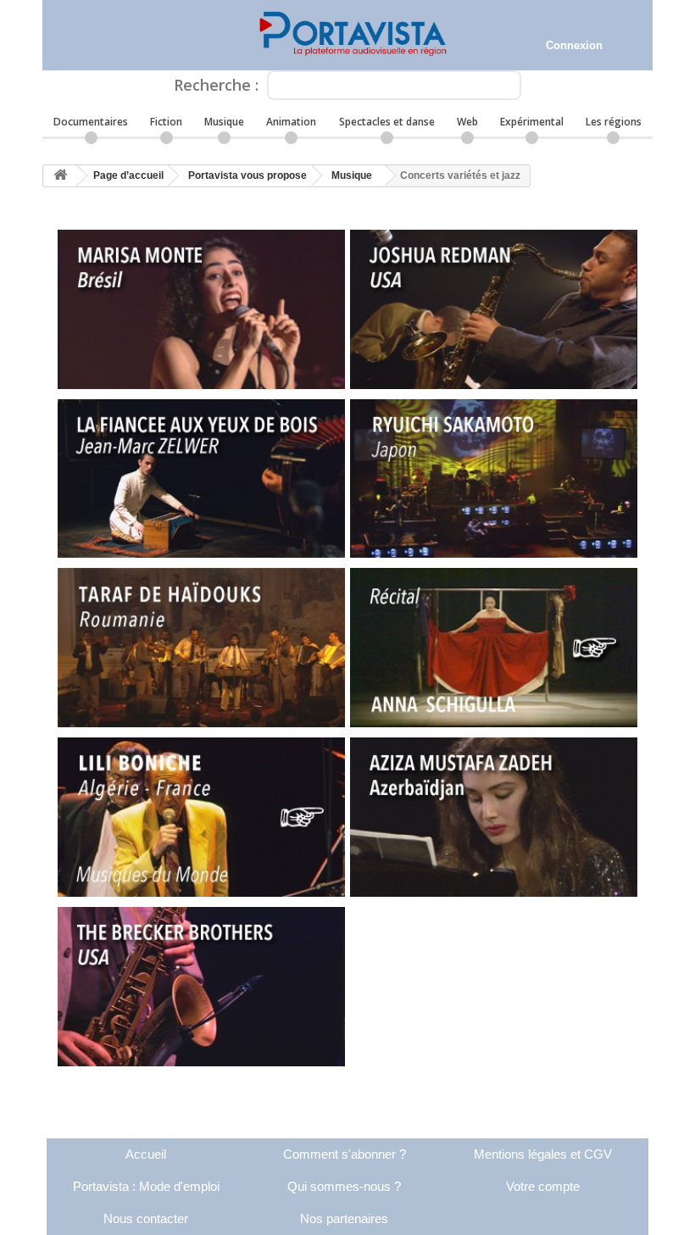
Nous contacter (145, 1218)
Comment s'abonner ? (344, 1154)
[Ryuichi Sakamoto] (493, 479)
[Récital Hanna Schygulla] (493, 647)
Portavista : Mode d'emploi (146, 1186)
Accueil (145, 1154)
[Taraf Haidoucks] (201, 647)
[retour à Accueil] (60, 175)
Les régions (614, 121)
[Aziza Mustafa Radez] (493, 817)
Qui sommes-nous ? (344, 1186)
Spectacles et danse (387, 121)
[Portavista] (347, 35)
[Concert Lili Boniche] (201, 817)
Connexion (574, 45)
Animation (291, 121)
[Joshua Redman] (493, 309)
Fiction (166, 121)
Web (467, 121)
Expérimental (532, 121)
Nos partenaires (344, 1218)
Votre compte (543, 1186)
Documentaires (90, 121)
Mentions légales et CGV (543, 1154)
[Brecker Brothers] (201, 986)
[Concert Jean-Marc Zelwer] (201, 479)
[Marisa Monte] (201, 309)
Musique (224, 121)
